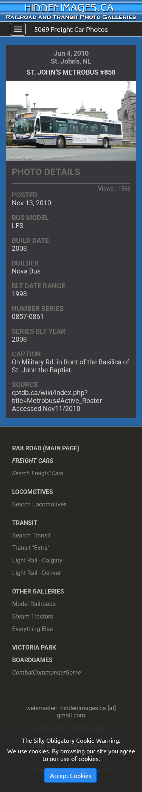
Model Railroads (34, 604)
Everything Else (32, 629)
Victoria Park (34, 647)
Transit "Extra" (30, 547)
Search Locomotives (39, 504)
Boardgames (32, 660)
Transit (24, 522)
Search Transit (31, 535)
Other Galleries (38, 591)
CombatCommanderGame (46, 672)
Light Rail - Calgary (37, 560)
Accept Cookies (70, 775)
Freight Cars (32, 460)
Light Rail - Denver (36, 572)
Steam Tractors (32, 616)
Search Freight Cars (37, 473)
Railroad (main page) (46, 448)
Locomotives (32, 491)
